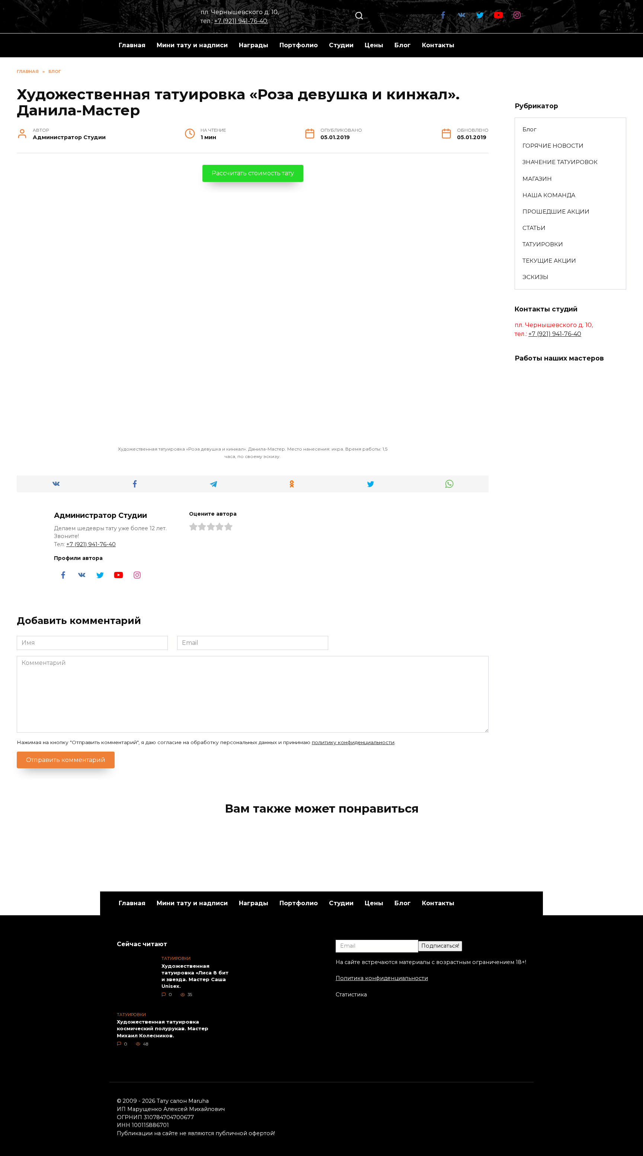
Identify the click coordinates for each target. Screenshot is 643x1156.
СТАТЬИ (534, 227)
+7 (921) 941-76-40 (240, 21)
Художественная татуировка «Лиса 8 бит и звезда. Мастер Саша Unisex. (194, 976)
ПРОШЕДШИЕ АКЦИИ (555, 211)
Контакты (438, 45)
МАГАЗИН (537, 178)
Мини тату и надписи (192, 45)
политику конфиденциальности (353, 742)
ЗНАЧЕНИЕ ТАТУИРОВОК (560, 162)
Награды (253, 45)
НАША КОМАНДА (548, 195)
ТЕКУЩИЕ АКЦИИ (549, 260)
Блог (402, 45)
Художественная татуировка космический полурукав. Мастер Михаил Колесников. (162, 1028)
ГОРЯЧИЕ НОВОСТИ (552, 145)
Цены (374, 45)
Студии (341, 45)
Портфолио (298, 45)
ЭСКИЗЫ (535, 277)
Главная (132, 45)
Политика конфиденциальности (382, 978)
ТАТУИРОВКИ (542, 244)
